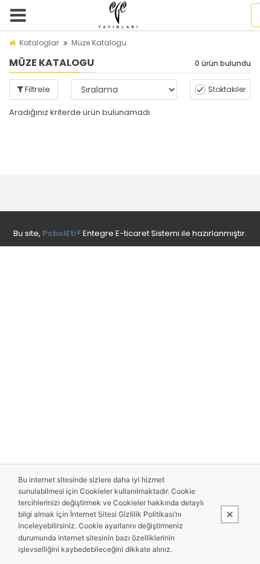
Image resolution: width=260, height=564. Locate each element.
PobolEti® (61, 233)
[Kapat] (230, 514)
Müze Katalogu (98, 43)
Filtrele (36, 89)
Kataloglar (39, 43)
